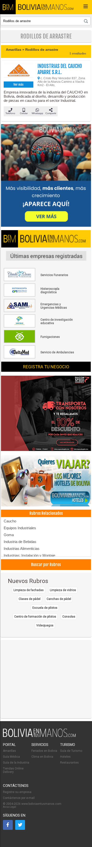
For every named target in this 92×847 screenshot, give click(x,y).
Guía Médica (11, 756)
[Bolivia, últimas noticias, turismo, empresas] (39, 736)
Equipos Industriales (20, 528)
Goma (9, 535)
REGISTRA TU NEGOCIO (46, 366)
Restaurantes (69, 762)
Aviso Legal (9, 807)
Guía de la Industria (16, 762)
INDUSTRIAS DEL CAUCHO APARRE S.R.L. (60, 69)
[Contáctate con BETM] (46, 175)
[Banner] (46, 414)
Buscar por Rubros (46, 564)
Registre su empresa (17, 792)
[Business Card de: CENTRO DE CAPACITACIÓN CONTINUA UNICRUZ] (39, 326)
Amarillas (9, 751)
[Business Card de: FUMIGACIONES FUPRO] (39, 342)
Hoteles (65, 756)
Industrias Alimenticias (21, 548)
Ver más (18, 84)
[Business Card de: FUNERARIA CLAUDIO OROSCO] (39, 280)
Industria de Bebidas (20, 542)
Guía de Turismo (71, 751)
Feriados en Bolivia (44, 751)
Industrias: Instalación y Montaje (29, 555)
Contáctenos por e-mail (19, 798)
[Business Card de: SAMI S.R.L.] (39, 311)
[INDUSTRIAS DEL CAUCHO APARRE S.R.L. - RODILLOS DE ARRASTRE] (18, 71)
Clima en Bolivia (42, 756)
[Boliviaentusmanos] (8, 7)
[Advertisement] (46, 679)
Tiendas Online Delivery (13, 770)
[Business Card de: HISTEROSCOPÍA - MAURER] (39, 295)
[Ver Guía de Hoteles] (46, 481)
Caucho (10, 521)
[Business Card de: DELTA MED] (39, 357)
